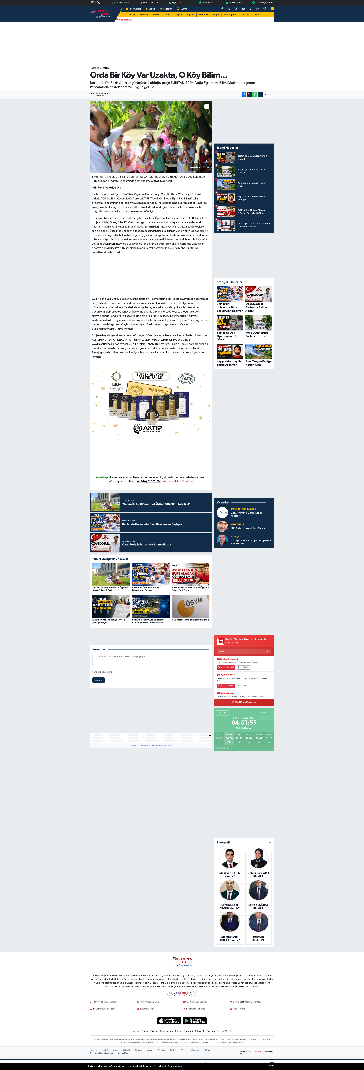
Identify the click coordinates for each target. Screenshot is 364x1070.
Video (152, 9)
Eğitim (190, 15)
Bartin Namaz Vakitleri (197, 1002)
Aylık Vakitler (224, 748)
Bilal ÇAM (235, 537)
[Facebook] (169, 993)
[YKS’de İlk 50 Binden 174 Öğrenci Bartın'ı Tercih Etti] (111, 574)
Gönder (98, 680)
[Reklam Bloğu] (151, 401)
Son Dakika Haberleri (195, 1009)
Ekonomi (203, 15)
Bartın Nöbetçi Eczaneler (105, 1002)
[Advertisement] (182, 44)
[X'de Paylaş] (249, 94)
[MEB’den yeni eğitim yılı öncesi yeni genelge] (111, 606)
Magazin (195, 1050)
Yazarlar (167, 9)
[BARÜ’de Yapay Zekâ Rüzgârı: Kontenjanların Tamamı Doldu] (151, 606)
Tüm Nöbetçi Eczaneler (245, 702)
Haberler (94, 68)
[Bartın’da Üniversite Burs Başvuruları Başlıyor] (151, 574)
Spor (168, 15)
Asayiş (132, 15)
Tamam (271, 1066)
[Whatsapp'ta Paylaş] (254, 94)
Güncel (144, 15)
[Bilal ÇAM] (222, 540)
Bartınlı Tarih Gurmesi (243, 509)
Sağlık (216, 15)
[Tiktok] (189, 993)
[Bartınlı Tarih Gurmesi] (222, 512)
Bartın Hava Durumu (149, 1002)
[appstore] (169, 1021)
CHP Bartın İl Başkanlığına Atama (247, 528)
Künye (183, 9)
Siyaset (157, 15)
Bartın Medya (124, 1053)
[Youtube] (184, 993)
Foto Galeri (135, 9)
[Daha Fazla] (260, 94)
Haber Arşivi (239, 1009)
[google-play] (194, 1021)
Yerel (256, 15)
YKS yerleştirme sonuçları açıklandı (190, 620)
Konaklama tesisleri (103, 1053)
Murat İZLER (237, 524)
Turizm (245, 15)
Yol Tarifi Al (244, 667)
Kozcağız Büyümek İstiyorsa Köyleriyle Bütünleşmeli (250, 542)
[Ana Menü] (271, 9)
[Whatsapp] (195, 993)
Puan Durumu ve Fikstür (104, 1009)
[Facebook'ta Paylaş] (244, 94)
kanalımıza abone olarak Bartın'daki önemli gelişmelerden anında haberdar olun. (158, 477)
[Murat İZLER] (222, 526)
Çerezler (187, 1066)
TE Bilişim (256, 1051)
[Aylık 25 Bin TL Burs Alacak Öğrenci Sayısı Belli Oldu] (190, 574)
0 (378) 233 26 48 (227, 667)
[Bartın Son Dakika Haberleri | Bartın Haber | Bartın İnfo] (100, 14)
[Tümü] (270, 502)
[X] (174, 993)
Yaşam (179, 15)
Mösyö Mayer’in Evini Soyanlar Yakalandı (246, 514)
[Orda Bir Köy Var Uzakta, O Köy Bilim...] (151, 137)
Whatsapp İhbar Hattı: (135, 481)
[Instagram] (179, 993)
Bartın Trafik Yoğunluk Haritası (247, 1002)
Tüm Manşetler (147, 1009)
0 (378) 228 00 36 (227, 685)
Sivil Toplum (230, 15)
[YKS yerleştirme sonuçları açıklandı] (190, 606)
